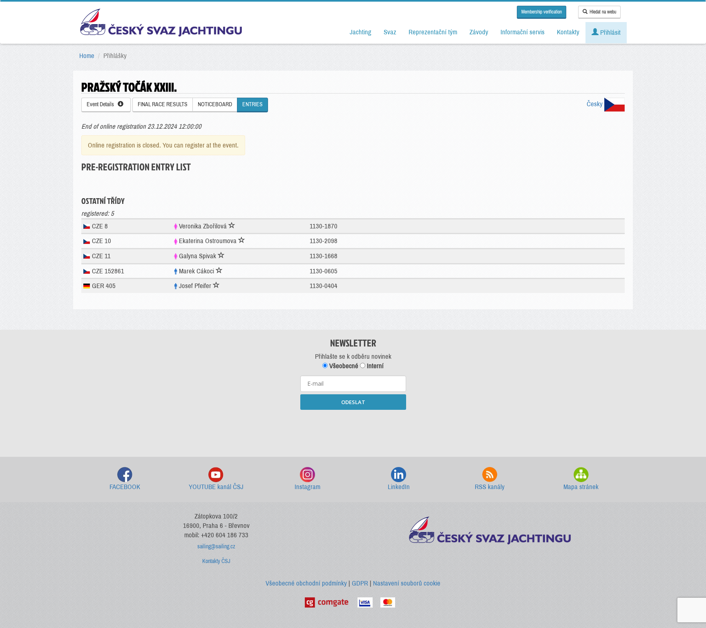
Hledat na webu (603, 12)
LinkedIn (399, 486)
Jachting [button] (360, 32)
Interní (374, 365)
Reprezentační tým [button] (433, 32)
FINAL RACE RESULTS (163, 104)
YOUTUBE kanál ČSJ (216, 486)
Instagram (307, 486)
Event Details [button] (102, 104)
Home (86, 55)
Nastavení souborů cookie (406, 583)
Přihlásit (610, 32)
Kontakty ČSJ (216, 561)
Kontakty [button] (568, 32)
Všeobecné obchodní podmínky (306, 583)
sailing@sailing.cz (216, 546)
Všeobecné (343, 365)
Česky (595, 104)
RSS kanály (490, 486)
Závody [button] (478, 32)
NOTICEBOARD (215, 104)
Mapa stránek (581, 486)
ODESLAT (353, 402)
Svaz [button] (390, 32)
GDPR (360, 583)
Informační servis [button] (522, 32)
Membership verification (541, 12)
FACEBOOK (124, 486)
